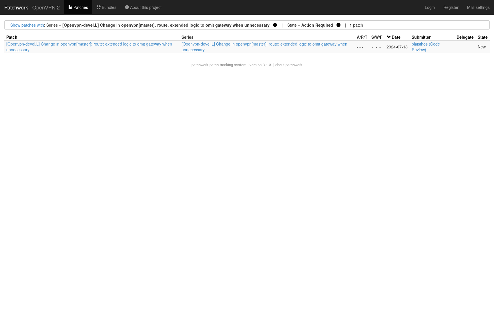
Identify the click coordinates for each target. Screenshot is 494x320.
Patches (80, 7)
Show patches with (27, 25)
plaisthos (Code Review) (426, 46)
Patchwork (16, 7)
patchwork (200, 64)
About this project (145, 7)
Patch (11, 37)
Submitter (421, 37)
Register (451, 7)
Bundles (108, 7)
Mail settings (478, 7)
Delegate (465, 37)
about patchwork (288, 64)
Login (430, 7)
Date (396, 37)
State (483, 37)
